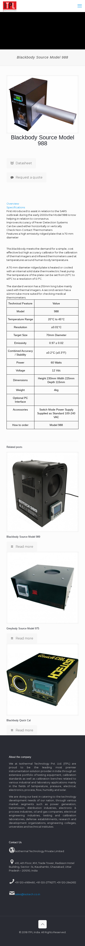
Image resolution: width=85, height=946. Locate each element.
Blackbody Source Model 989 (23, 536)
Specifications (16, 207)
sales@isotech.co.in (27, 894)
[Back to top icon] (42, 924)
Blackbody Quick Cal (19, 720)
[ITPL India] (9, 6)
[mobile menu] (79, 6)
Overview (13, 203)
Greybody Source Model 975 (23, 628)
